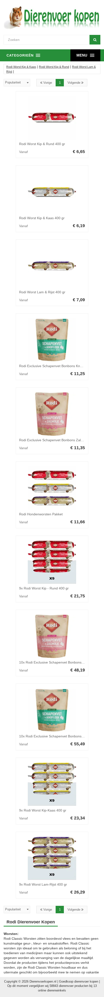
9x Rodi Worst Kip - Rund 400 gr (44, 588)
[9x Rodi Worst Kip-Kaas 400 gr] (52, 784)
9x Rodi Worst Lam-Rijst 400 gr (43, 884)
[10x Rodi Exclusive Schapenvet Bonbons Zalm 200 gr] (52, 636)
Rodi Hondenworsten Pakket (41, 514)
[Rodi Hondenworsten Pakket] (52, 488)
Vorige (47, 82)
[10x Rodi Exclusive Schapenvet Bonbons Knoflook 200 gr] (52, 710)
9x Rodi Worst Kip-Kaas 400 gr (42, 810)
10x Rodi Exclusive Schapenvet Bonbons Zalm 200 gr (60, 662)
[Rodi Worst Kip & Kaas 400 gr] (52, 192)
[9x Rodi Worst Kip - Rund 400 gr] (52, 562)
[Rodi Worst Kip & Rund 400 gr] (52, 118)
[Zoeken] (94, 40)
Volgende (74, 82)
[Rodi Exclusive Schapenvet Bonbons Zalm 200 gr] (52, 414)
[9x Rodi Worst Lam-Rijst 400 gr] (52, 858)
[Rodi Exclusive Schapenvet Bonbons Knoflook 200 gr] (52, 340)
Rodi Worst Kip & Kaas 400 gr (42, 218)
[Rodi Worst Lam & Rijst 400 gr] (52, 266)
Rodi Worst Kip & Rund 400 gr (42, 144)
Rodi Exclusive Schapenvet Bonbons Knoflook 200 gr (59, 366)
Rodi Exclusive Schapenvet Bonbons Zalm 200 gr (57, 440)
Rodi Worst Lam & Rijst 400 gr (42, 292)
